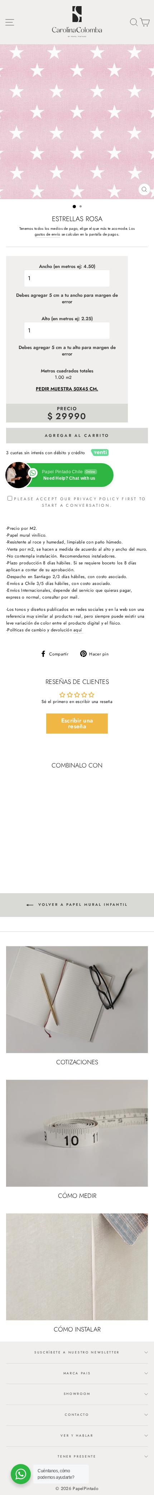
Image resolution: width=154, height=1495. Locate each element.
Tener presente (77, 1456)
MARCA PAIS (77, 1373)
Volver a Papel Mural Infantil (82, 904)
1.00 (59, 377)
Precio (67, 409)
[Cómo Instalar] (77, 1266)
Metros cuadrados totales (67, 371)
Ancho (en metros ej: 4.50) (67, 266)
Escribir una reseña (77, 723)
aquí (78, 630)
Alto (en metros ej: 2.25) (67, 318)
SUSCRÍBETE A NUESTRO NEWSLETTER (77, 1352)
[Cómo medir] (77, 1133)
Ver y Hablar (77, 1435)
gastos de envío (47, 234)
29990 (71, 416)
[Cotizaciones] (77, 999)
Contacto (77, 1414)
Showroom (77, 1393)
